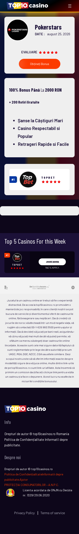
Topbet (48, 177)
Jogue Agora (52, 261)
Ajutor (24, 479)
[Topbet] (28, 179)
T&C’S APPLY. (52, 267)
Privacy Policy (24, 513)
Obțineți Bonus (39, 64)
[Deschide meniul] (69, 6)
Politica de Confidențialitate (23, 474)
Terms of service (52, 513)
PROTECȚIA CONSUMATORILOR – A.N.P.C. (31, 485)
